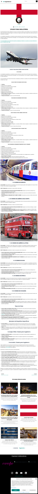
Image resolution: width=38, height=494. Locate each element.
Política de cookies (21, 492)
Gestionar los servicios (13, 487)
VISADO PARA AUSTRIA (28, 417)
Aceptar (15, 490)
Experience (7, 1)
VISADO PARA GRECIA (9, 440)
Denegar (24, 490)
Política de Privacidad (26, 492)
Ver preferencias (33, 490)
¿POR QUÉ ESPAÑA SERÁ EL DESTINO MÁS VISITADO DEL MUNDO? (28, 440)
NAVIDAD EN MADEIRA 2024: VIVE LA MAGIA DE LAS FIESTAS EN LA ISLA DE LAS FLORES (28, 396)
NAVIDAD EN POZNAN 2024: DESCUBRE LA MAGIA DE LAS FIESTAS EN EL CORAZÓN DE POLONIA (9, 418)
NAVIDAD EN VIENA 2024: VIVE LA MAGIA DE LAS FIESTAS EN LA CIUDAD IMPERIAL (9, 396)
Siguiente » (22, 448)
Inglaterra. (3, 314)
